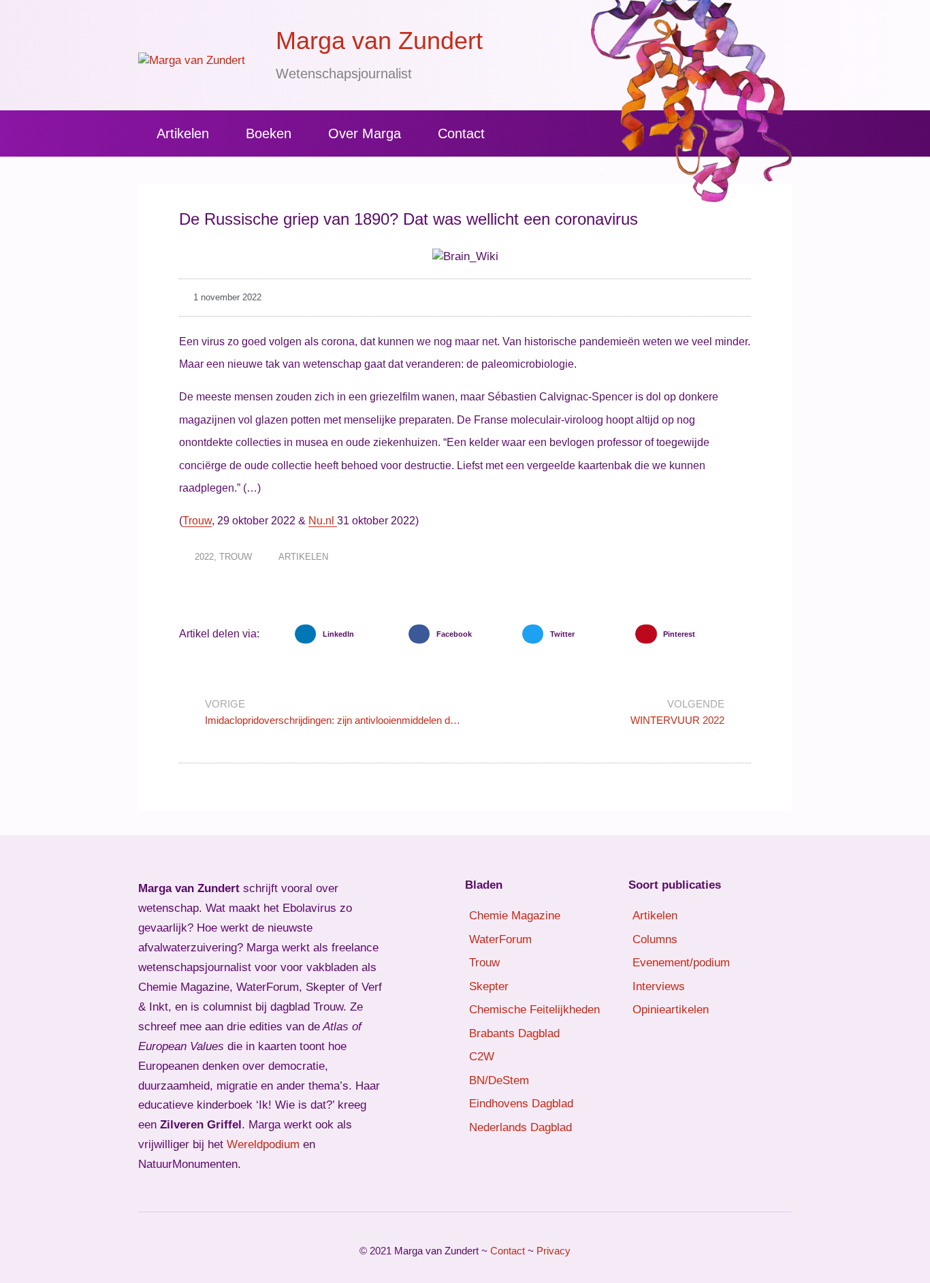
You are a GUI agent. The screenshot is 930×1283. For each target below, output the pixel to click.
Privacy (553, 1250)
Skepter (489, 986)
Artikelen (183, 133)
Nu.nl (322, 520)
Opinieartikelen (670, 1009)
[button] (348, 634)
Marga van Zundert (379, 40)
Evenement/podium (681, 962)
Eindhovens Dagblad (521, 1103)
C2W (481, 1056)
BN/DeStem (499, 1080)
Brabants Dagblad (514, 1033)
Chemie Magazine (514, 915)
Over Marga (364, 133)
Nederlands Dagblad (520, 1127)
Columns (654, 939)
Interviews (658, 986)
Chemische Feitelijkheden (534, 1009)
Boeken (268, 133)
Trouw (197, 520)
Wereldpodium (263, 1144)
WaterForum (500, 939)
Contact (461, 133)
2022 (204, 557)
